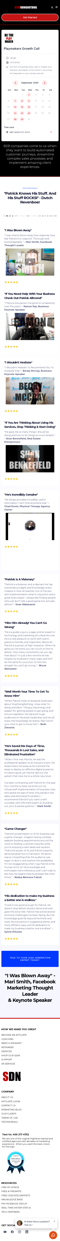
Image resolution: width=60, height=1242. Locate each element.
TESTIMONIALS (9, 1122)
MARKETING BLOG (11, 1109)
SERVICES (6, 1051)
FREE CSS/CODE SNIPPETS (15, 1195)
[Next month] (44, 83)
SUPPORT (6, 1059)
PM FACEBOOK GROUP (14, 1203)
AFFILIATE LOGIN (10, 1101)
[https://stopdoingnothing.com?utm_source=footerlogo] (30, 1076)
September (26, 82)
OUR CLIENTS (8, 1113)
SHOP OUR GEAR (10, 1055)
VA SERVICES (8, 1063)
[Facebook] (12, 1231)
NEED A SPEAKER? (11, 1043)
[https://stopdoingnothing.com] (26, 7)
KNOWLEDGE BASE (12, 1199)
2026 (35, 82)
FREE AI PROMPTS (11, 1191)
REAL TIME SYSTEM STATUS (16, 1207)
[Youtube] (5, 1231)
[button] (56, 7)
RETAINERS (7, 1047)
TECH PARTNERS (10, 1212)
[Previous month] (15, 83)
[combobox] (29, 132)
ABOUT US (7, 1097)
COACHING (7, 1039)
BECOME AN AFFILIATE (14, 1035)
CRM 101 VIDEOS (10, 1187)
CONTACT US (8, 1105)
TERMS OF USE (9, 1118)
